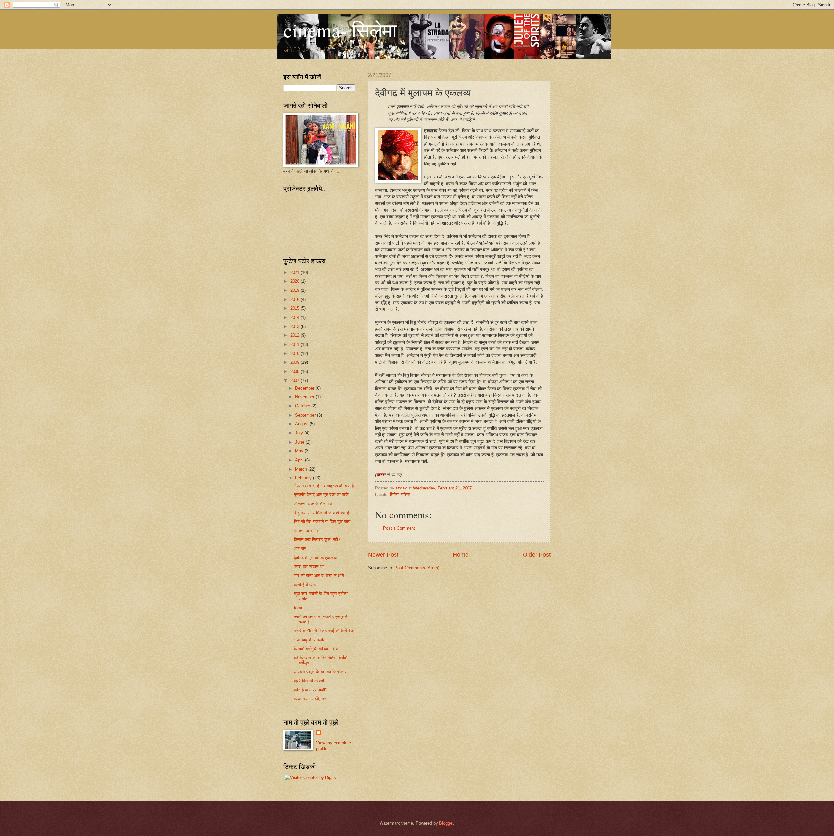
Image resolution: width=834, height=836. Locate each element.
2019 (295, 290)
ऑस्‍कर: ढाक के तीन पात (313, 503)
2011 (295, 344)
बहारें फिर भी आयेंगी (309, 680)
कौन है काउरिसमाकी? (310, 689)
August (302, 423)
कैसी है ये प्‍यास (305, 584)
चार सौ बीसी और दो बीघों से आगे (319, 575)
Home (460, 554)
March (301, 469)
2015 (295, 308)
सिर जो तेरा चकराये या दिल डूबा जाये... (324, 521)
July (299, 433)
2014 (295, 317)
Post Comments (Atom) (417, 567)
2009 (295, 362)
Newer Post (383, 554)
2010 (295, 353)
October (303, 406)
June (300, 442)
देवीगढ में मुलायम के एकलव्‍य (315, 557)
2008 (295, 371)
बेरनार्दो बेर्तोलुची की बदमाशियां (316, 648)
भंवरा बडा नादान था (309, 566)
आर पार (300, 548)
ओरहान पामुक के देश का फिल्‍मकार (320, 671)
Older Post (537, 554)
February (304, 477)
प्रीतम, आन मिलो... (309, 530)
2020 (295, 281)
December (305, 388)
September (306, 415)
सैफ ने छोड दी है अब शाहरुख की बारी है (324, 485)
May (300, 450)
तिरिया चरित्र (400, 494)
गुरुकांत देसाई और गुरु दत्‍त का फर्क (321, 494)
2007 (295, 380)
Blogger (446, 823)
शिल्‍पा (298, 607)
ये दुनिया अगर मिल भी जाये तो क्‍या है (321, 512)
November (305, 396)
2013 (295, 326)
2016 (295, 299)
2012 (295, 335)
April (300, 460)
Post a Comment (399, 528)
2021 (295, 272)
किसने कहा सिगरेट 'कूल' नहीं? (317, 539)
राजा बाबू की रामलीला (310, 639)
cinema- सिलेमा (340, 30)
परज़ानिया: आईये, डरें (310, 698)
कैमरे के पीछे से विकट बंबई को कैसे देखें (324, 630)
